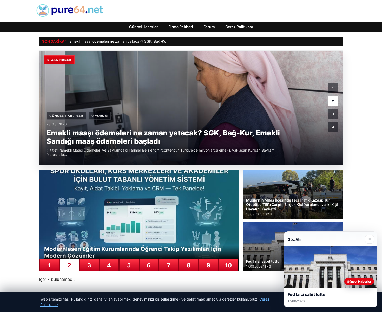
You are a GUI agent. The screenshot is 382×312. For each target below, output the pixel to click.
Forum (209, 26)
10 (228, 265)
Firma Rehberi (180, 26)
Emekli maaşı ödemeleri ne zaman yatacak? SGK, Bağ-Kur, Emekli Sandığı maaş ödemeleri (145, 41)
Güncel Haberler (143, 26)
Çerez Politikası (239, 26)
